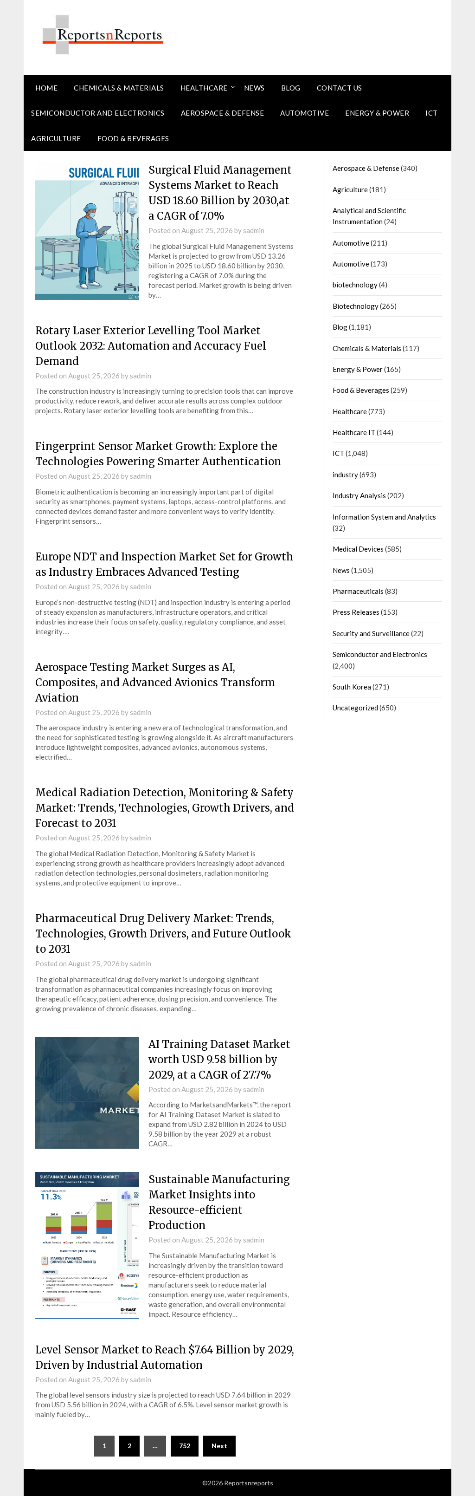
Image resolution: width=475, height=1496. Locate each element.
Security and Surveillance (371, 633)
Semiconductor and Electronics (98, 113)
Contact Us (339, 88)
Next (219, 1446)
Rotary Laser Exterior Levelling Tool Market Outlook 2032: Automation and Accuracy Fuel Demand (150, 346)
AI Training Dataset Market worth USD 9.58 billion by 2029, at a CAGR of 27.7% (219, 1059)
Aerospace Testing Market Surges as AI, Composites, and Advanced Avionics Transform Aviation (155, 682)
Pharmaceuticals (358, 591)
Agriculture (56, 138)
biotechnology (355, 284)
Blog (291, 88)
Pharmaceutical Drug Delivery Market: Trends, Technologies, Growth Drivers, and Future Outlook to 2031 (163, 934)
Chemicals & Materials (119, 88)
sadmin (253, 230)
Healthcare (204, 88)
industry (345, 474)
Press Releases (356, 612)
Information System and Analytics (384, 517)
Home (46, 88)
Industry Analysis (359, 495)
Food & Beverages (133, 138)
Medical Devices (358, 549)
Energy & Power (377, 113)
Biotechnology (356, 306)
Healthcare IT (354, 432)
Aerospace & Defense (222, 113)
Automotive (304, 113)
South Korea (352, 687)
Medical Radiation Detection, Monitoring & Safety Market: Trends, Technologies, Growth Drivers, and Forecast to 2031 (164, 808)
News (254, 88)
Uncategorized (355, 707)
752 (184, 1446)
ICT (431, 113)
